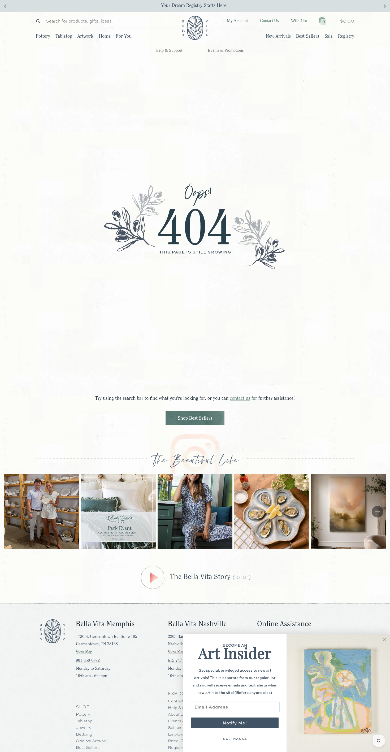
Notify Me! (235, 723)
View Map (84, 652)
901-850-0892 (88, 660)
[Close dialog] (384, 639)
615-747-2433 (180, 660)
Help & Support (168, 50)
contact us (240, 398)
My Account (237, 20)
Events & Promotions (226, 50)
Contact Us (269, 20)
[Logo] (195, 28)
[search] (39, 21)
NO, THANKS (235, 738)
